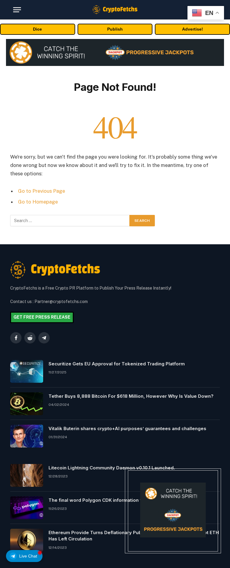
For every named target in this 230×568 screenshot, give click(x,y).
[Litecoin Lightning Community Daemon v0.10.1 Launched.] (26, 475)
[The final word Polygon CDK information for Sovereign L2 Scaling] (26, 507)
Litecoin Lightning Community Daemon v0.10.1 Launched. (112, 468)
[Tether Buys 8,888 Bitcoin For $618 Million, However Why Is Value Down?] (26, 403)
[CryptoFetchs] (115, 9)
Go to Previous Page (41, 191)
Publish (115, 29)
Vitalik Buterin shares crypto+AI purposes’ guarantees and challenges (127, 428)
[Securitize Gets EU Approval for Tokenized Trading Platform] (26, 371)
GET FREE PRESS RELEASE (41, 317)
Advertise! (192, 29)
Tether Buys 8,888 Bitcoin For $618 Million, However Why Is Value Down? (131, 396)
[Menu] (17, 9)
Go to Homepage (38, 202)
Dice (37, 29)
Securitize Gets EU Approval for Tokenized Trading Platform (117, 364)
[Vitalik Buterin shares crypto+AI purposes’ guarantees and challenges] (26, 436)
